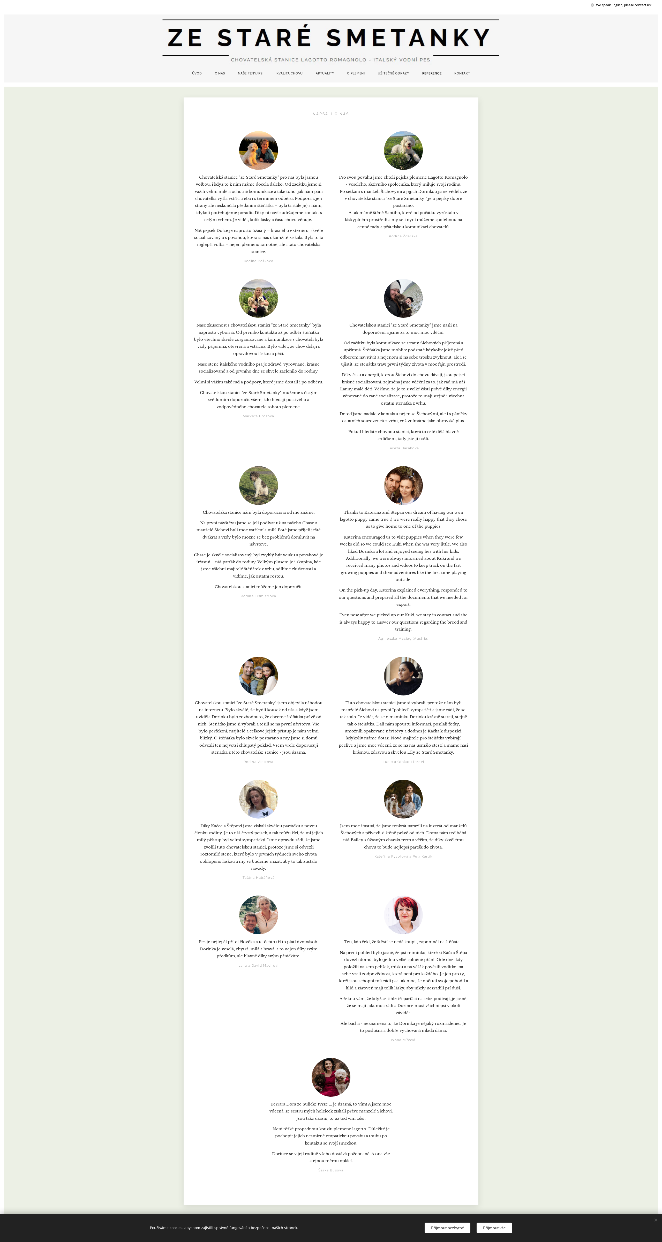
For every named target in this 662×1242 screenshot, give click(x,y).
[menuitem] (200, 73)
